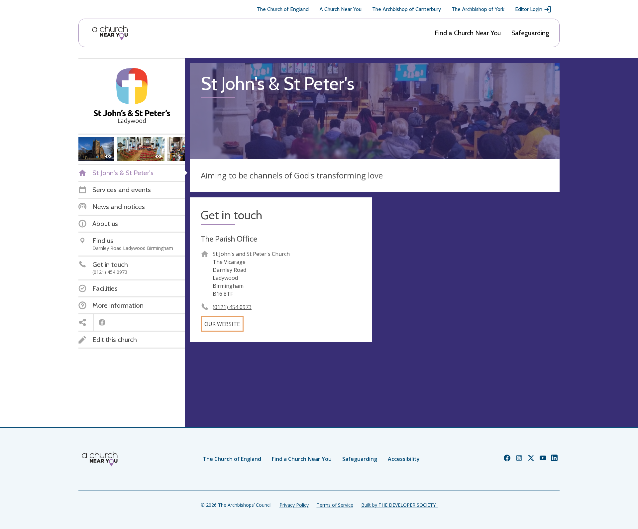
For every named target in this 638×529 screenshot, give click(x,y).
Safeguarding (530, 33)
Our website (222, 324)
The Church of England (283, 9)
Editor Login (528, 9)
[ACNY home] (110, 33)
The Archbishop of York (478, 9)
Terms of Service (335, 505)
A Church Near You (340, 9)
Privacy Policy (294, 505)
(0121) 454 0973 (232, 307)
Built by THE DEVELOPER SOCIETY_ (399, 505)
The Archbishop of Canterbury (406, 9)
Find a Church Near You (468, 33)
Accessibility (404, 459)
